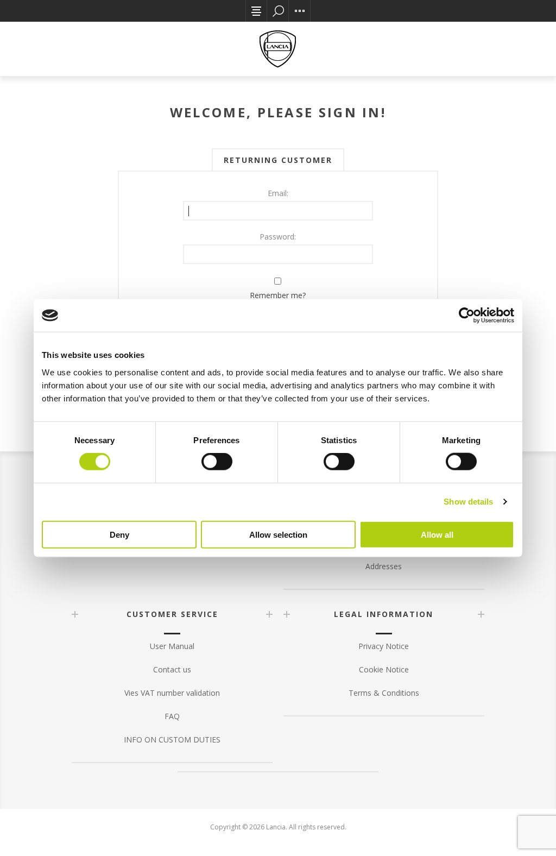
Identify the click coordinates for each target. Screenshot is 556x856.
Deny (119, 534)
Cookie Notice (384, 669)
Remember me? (278, 295)
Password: (278, 236)
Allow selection (278, 534)
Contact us (172, 669)
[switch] (216, 461)
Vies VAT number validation (172, 693)
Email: (278, 193)
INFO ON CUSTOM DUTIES (172, 739)
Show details (468, 501)
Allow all (437, 534)
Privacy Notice (383, 646)
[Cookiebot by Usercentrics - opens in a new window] (466, 315)
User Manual (172, 646)
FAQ (172, 716)
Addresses (383, 566)
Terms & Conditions (384, 693)
